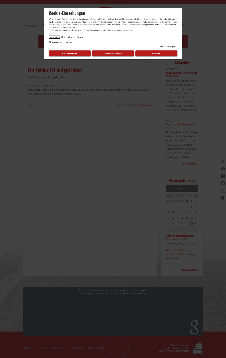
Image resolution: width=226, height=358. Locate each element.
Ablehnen (156, 53)
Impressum (54, 37)
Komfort (69, 42)
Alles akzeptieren (69, 53)
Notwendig (57, 42)
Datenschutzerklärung (72, 37)
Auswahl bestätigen (113, 53)
